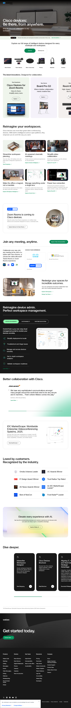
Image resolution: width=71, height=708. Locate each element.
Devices (30, 50)
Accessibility (39, 676)
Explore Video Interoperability (58, 242)
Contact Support (51, 665)
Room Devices (17, 658)
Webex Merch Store (52, 670)
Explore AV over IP (51, 162)
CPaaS (4, 685)
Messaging (5, 666)
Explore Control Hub (30, 193)
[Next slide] (68, 96)
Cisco (48, 658)
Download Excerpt (13, 443)
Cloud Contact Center (6, 681)
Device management (11, 321)
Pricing (38, 658)
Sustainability (26, 321)
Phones (16, 666)
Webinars (5, 676)
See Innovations (55, 37)
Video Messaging (7, 671)
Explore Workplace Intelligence (10, 191)
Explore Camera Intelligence (31, 162)
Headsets (16, 671)
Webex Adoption (40, 668)
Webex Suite (6, 658)
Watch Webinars (40, 671)
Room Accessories (18, 673)
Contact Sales (8, 637)
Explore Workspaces (47, 291)
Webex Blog (39, 678)
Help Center (39, 663)
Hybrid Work (28, 658)
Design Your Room (46, 294)
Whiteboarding (6, 678)
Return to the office (29, 663)
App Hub (38, 673)
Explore (15, 99)
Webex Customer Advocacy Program (51, 661)
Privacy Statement (54, 701)
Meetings (5, 661)
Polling (4, 673)
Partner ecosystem (40, 321)
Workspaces (41, 50)
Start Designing (6, 164)
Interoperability (28, 661)
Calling (4, 663)
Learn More (5, 368)
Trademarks (66, 701)
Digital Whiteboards (18, 663)
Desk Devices (17, 661)
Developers (39, 681)
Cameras (16, 668)
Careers (49, 672)
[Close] (39, 701)
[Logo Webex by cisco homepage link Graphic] (7, 3)
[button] (67, 3)
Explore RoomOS (51, 191)
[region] (20, 704)
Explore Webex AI (34, 527)
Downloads (38, 661)
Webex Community (40, 666)
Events (4, 668)
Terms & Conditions (45, 701)
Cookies (60, 701)
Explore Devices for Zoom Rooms (17, 227)
